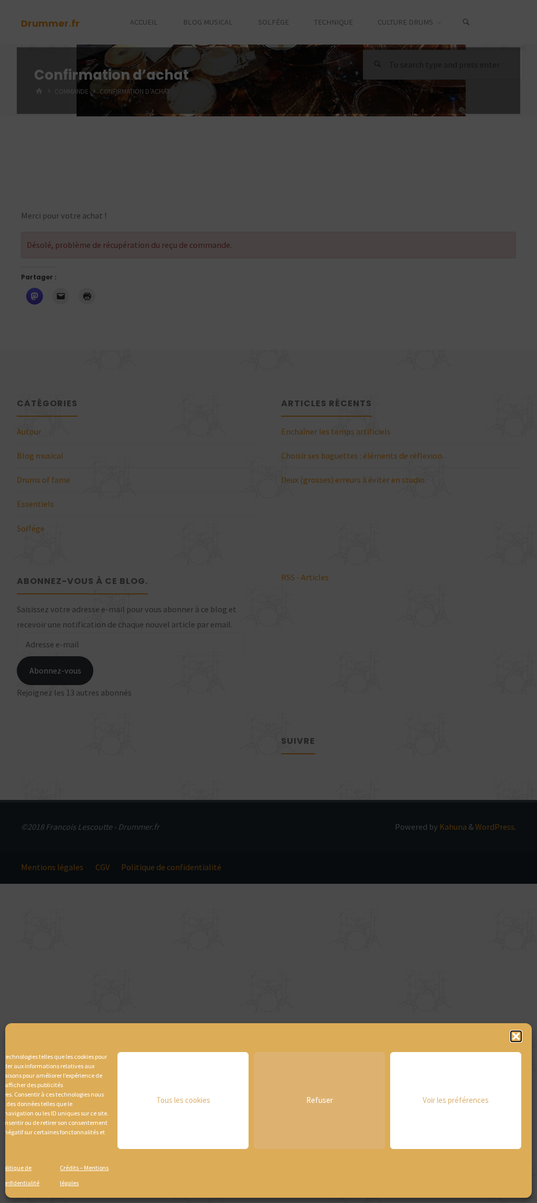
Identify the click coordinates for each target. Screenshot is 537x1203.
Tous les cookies (183, 1100)
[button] (516, 1036)
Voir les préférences (456, 1100)
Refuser (319, 1100)
